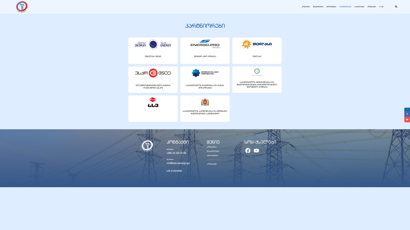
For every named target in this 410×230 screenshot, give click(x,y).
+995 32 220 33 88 (176, 153)
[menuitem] (381, 7)
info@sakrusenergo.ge (178, 163)
